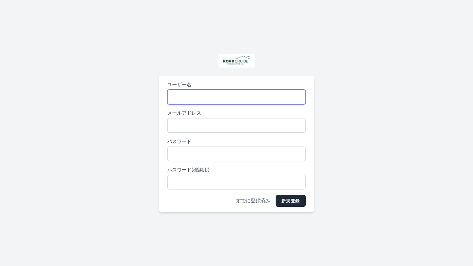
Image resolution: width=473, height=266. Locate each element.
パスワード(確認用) (188, 170)
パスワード (179, 141)
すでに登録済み (253, 201)
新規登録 (291, 200)
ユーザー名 (179, 85)
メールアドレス (184, 113)
